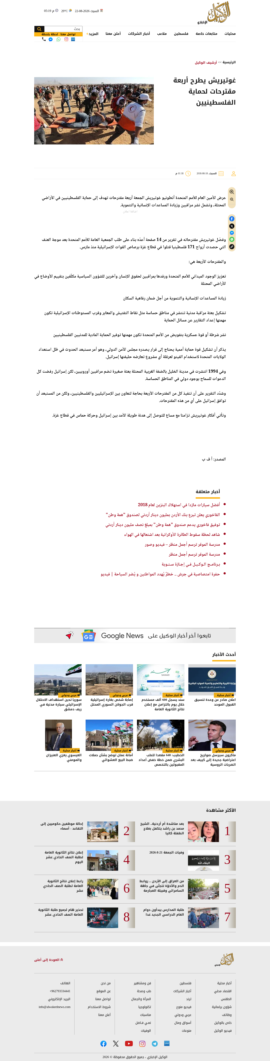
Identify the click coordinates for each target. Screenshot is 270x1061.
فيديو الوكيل (223, 1031)
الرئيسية (229, 62)
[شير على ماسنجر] (232, 233)
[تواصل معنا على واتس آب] (58, 39)
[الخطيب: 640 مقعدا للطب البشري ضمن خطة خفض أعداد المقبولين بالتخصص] (160, 735)
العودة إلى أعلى (47, 960)
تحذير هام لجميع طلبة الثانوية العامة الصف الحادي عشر (60, 912)
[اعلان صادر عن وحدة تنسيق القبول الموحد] (212, 679)
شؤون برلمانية (222, 1007)
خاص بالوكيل (223, 1023)
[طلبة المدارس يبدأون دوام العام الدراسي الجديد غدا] (203, 918)
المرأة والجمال (141, 999)
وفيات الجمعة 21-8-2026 (166, 852)
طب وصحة (144, 991)
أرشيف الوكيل (206, 63)
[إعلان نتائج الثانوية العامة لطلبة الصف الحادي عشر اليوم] (102, 860)
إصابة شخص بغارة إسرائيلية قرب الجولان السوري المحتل (111, 702)
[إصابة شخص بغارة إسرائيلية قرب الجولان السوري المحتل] (109, 679)
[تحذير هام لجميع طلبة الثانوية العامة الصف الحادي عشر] (102, 918)
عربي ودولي (120, 695)
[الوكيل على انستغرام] (142, 1044)
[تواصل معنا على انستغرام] (66, 39)
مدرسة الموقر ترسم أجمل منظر (194, 554)
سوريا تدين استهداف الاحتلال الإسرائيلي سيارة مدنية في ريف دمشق (59, 704)
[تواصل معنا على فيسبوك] (51, 39)
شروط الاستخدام (99, 1007)
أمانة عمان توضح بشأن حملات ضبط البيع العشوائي (111, 758)
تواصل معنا (103, 999)
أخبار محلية (224, 695)
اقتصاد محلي (223, 991)
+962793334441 (60, 991)
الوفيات (146, 1031)
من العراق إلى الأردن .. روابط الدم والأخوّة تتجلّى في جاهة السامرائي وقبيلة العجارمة (162, 886)
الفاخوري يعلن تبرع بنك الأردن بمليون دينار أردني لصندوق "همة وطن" (163, 515)
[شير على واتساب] (231, 239)
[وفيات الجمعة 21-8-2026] (203, 860)
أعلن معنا (113, 33)
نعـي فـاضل (143, 1023)
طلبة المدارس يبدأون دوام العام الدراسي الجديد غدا (163, 912)
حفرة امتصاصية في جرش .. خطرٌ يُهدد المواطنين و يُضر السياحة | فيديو (160, 574)
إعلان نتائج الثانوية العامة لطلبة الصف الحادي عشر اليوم (64, 857)
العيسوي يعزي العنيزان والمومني (64, 758)
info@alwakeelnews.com (54, 1007)
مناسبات (145, 1015)
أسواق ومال (182, 1023)
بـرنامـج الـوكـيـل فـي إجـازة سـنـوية (191, 564)
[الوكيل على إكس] (116, 1044)
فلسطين (181, 33)
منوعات (186, 1031)
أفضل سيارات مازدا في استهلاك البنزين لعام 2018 (179, 505)
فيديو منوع (183, 1007)
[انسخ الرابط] (231, 246)
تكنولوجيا (144, 1007)
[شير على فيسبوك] (231, 219)
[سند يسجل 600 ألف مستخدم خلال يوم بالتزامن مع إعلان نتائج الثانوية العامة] (160, 679)
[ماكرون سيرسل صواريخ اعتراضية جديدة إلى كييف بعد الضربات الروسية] (212, 735)
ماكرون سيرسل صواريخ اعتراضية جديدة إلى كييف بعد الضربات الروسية (213, 760)
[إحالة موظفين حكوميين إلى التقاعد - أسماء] (102, 831)
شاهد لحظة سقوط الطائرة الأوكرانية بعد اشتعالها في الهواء (172, 535)
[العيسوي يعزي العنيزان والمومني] (58, 735)
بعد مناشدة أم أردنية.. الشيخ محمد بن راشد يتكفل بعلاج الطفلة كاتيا (162, 828)
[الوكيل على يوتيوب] (129, 1043)
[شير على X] (231, 226)
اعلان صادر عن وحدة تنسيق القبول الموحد (215, 702)
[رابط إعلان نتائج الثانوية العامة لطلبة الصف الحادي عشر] (102, 889)
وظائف (227, 1015)
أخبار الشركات (139, 33)
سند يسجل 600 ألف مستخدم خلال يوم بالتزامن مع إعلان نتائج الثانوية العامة (163, 704)
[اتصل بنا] (44, 39)
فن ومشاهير (142, 983)
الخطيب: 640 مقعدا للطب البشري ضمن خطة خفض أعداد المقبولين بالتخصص (161, 760)
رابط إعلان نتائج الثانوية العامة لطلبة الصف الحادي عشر (63, 886)
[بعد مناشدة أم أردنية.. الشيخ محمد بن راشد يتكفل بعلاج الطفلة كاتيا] (203, 831)
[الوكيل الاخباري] (224, 959)
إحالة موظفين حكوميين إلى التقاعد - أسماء (62, 826)
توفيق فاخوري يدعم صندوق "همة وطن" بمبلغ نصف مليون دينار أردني (162, 525)
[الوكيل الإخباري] (215, 13)
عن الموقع (103, 991)
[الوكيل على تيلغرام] (155, 1044)
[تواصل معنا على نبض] (73, 39)
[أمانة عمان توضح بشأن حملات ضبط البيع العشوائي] (109, 735)
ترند (188, 999)
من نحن (106, 983)
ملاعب (162, 33)
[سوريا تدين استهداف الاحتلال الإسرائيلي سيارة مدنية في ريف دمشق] (58, 679)
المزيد (93, 34)
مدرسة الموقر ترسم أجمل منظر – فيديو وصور (182, 544)
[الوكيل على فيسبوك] (103, 1044)
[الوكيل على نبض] (167, 1043)
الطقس (226, 999)
